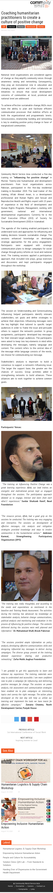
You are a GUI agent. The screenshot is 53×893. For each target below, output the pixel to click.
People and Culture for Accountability (19, 857)
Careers (30, 886)
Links (33, 889)
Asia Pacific (6, 762)
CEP (3, 26)
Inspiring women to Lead (26, 740)
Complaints (23, 889)
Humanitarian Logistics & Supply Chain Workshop (24, 848)
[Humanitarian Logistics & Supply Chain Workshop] (25, 770)
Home (10, 886)
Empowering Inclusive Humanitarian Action (21, 853)
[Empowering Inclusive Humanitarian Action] (25, 809)
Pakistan (11, 26)
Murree (21, 26)
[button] (11, 4)
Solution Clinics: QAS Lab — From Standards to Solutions (23, 863)
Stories (41, 26)
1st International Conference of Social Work (26, 732)
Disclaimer (20, 886)
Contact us (41, 886)
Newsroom (31, 26)
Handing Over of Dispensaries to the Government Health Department (25, 871)
